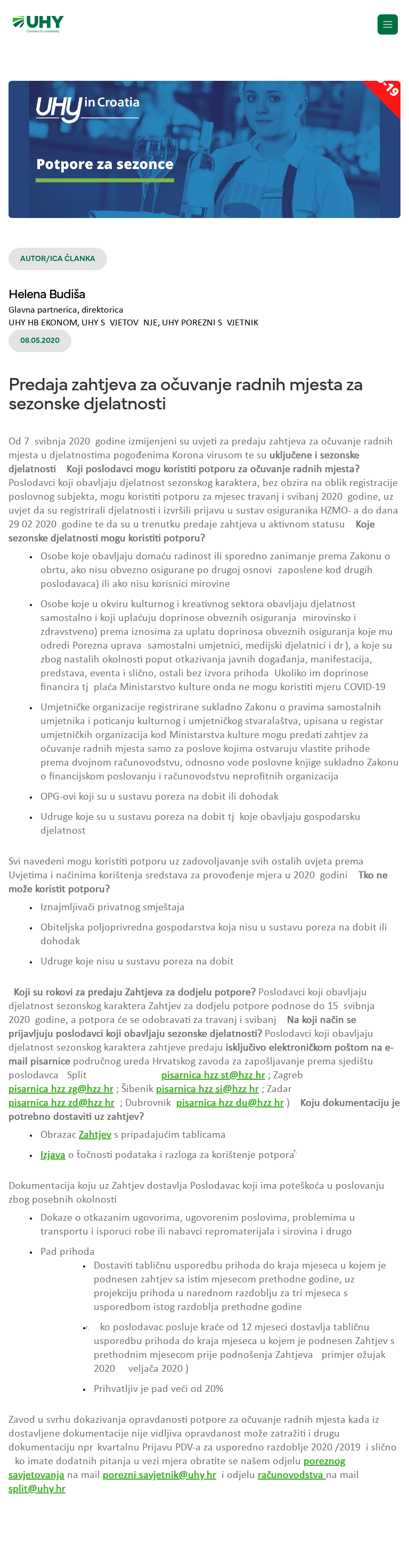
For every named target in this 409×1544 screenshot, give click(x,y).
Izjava (53, 1155)
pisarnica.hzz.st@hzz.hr (213, 1075)
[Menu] (387, 24)
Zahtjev (95, 1135)
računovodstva (292, 1475)
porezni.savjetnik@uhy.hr (159, 1475)
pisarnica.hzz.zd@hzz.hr (61, 1103)
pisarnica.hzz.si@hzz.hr (207, 1089)
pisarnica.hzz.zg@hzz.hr (61, 1089)
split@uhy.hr (37, 1489)
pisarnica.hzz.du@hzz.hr (230, 1103)
